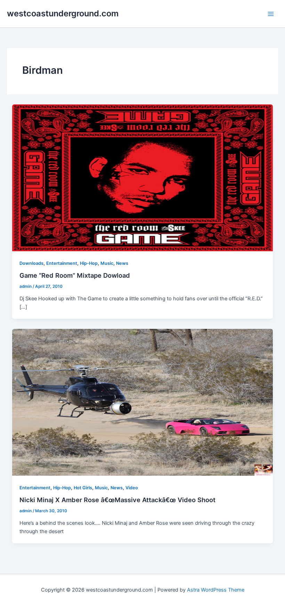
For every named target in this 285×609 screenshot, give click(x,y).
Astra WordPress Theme (215, 590)
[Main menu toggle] (270, 14)
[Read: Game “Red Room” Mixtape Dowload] (142, 177)
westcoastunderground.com (63, 13)
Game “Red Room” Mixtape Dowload (74, 275)
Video (131, 487)
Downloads (31, 263)
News (122, 263)
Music (106, 263)
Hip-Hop (89, 263)
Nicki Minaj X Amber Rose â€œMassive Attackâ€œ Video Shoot (117, 500)
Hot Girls (83, 487)
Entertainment (61, 263)
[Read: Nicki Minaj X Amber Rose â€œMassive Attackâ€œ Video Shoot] (142, 402)
